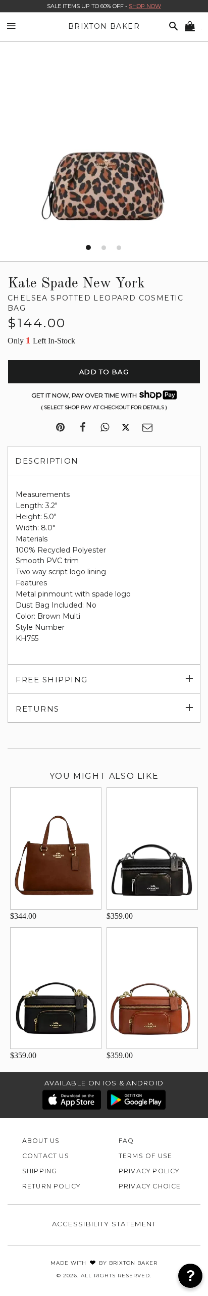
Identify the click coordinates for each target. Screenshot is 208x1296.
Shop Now (145, 6)
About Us (41, 1140)
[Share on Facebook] (82, 427)
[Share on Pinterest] (60, 427)
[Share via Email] (147, 427)
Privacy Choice (150, 1186)
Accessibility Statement (104, 1224)
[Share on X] (126, 427)
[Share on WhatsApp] (105, 427)
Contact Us (45, 1156)
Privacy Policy (149, 1171)
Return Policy (51, 1186)
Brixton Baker (104, 26)
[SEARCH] (172, 26)
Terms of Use (146, 1156)
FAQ (126, 1140)
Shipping (40, 1171)
